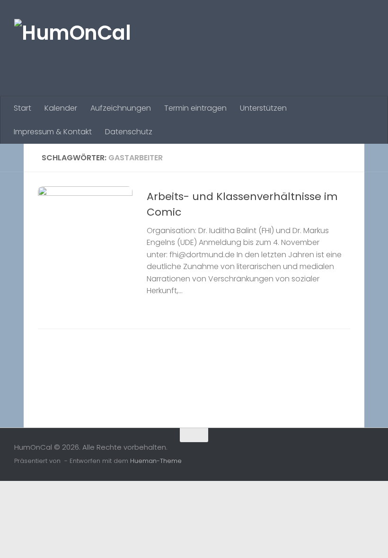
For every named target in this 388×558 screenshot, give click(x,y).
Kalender (60, 108)
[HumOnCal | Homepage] (72, 48)
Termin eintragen (195, 108)
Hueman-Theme (156, 460)
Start (22, 108)
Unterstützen (263, 108)
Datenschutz (128, 131)
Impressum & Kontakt (53, 131)
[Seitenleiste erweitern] (12, 158)
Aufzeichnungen (120, 108)
